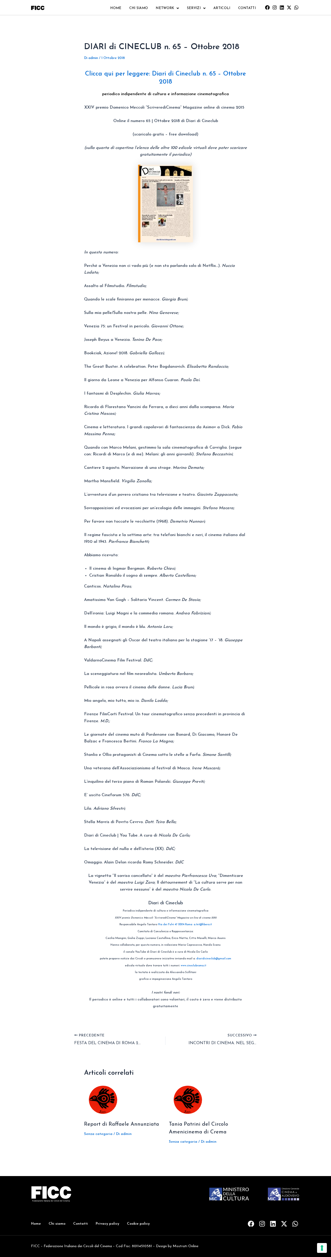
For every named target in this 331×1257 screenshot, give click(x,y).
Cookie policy (138, 1224)
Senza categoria (98, 1134)
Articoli (221, 8)
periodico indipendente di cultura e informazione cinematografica (165, 94)
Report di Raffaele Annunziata (121, 1124)
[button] (167, 8)
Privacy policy (107, 1224)
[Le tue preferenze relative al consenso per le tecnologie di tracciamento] (322, 1248)
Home (115, 8)
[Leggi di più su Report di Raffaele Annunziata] (102, 1100)
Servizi (194, 8)
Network (165, 8)
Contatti (247, 8)
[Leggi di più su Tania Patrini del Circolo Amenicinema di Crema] (187, 1100)
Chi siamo (138, 8)
